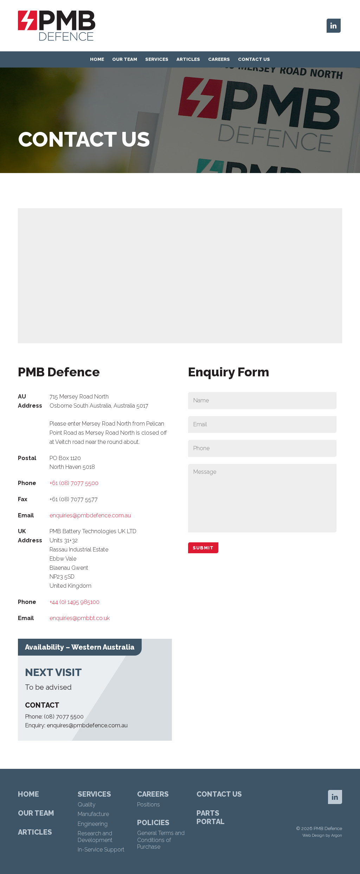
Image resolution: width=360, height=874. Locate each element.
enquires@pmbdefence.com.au (87, 725)
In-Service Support (101, 849)
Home (97, 59)
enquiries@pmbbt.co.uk (80, 618)
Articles (188, 59)
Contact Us (254, 59)
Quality (87, 804)
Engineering (93, 824)
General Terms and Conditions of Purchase (161, 840)
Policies (153, 822)
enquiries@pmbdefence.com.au (90, 515)
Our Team (124, 59)
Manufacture (93, 814)
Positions (148, 804)
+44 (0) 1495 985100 (74, 602)
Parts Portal (211, 817)
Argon (336, 835)
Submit (203, 547)
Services (156, 59)
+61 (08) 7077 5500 (74, 483)
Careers (219, 59)
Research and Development (95, 836)
